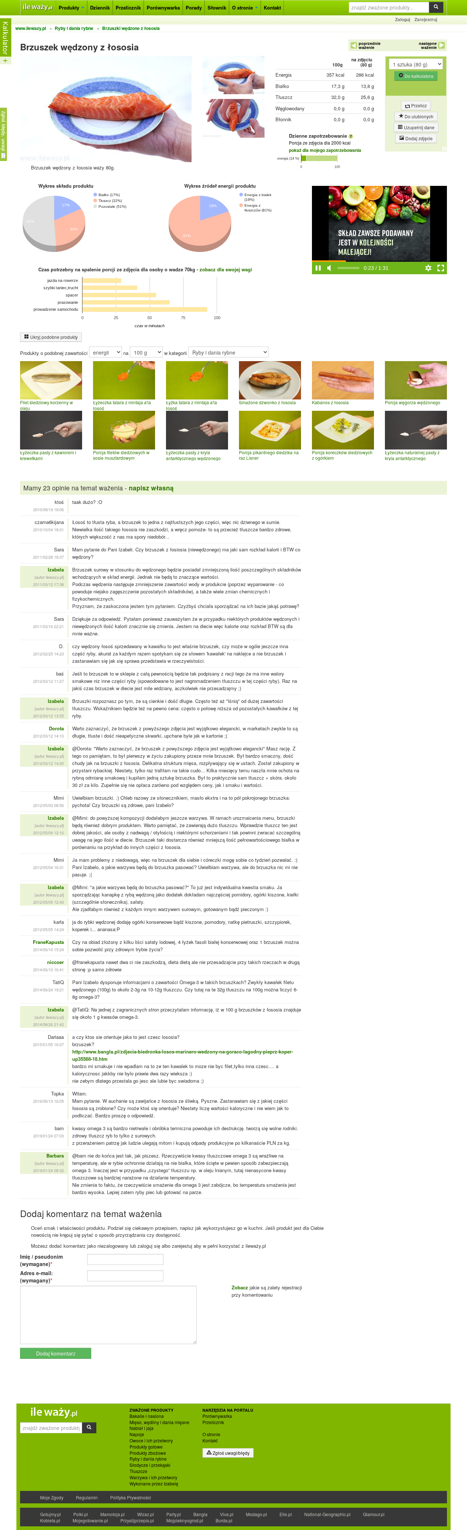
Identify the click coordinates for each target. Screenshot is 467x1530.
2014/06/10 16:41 (48, 969)
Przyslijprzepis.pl (137, 1520)
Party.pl (173, 1514)
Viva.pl (227, 1514)
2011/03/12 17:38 (48, 584)
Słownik (217, 7)
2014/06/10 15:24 (48, 949)
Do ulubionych (418, 116)
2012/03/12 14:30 (48, 763)
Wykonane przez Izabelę (154, 1484)
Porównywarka (163, 7)
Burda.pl (224, 1520)
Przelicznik (128, 7)
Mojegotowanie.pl (90, 1520)
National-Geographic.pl (327, 1514)
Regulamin (87, 1497)
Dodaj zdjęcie (418, 138)
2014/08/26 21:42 (48, 1024)
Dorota (56, 728)
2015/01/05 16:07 (48, 1044)
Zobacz (240, 1287)
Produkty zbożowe (148, 1453)
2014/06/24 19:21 (48, 989)
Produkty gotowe (146, 1447)
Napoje (137, 1434)
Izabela (56, 569)
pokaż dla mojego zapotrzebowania (325, 150)
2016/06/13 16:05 (48, 1101)
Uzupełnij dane (419, 127)
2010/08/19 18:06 (48, 509)
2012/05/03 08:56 (48, 805)
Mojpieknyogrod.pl (184, 1520)
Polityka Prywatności (130, 1497)
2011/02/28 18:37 (48, 557)
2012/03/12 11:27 (48, 681)
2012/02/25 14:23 (48, 654)
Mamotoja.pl (112, 1514)
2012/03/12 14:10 (48, 736)
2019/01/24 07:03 (48, 1136)
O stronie (243, 7)
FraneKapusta (48, 941)
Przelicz (418, 105)
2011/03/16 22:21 (48, 626)
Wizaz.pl (145, 1514)
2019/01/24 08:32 (48, 1170)
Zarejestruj (425, 19)
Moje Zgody (51, 1497)
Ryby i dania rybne (148, 1459)
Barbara (55, 1155)
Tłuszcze (138, 1471)
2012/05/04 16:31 (48, 867)
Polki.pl (80, 1514)
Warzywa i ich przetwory (153, 1477)
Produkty (70, 7)
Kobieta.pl (50, 1520)
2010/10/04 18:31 (48, 529)
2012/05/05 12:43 (48, 902)
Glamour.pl (374, 1514)
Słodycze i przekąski (150, 1465)
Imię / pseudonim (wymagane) (41, 1260)
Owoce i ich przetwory (151, 1440)
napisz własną (151, 487)
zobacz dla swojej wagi (226, 269)
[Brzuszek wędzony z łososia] (233, 76)
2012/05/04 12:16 (48, 832)
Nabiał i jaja (142, 1428)
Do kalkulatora (418, 76)
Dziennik (100, 7)
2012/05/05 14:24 (48, 929)
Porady (194, 7)
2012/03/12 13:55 (48, 716)
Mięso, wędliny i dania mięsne (159, 1422)
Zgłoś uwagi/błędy (231, 1453)
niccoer (55, 962)
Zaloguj (402, 19)
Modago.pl (256, 1514)
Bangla (200, 1514)
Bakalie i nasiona (147, 1416)
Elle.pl (285, 1514)
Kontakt (272, 7)
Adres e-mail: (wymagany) (36, 1276)
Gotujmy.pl (50, 1514)
